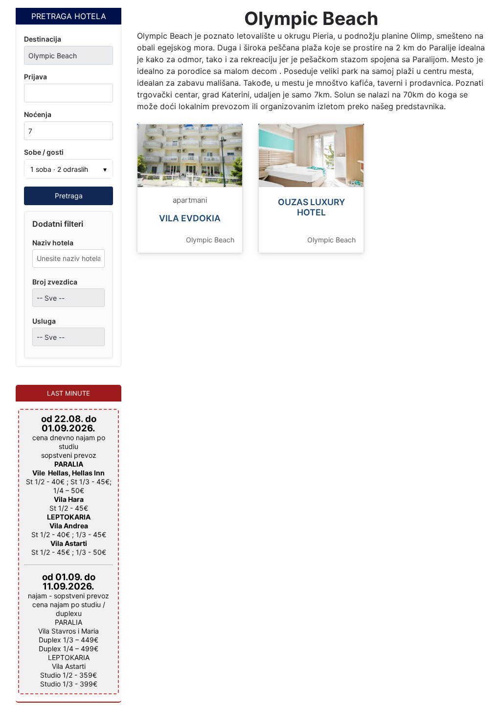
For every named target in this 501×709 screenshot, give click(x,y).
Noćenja (37, 114)
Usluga (44, 321)
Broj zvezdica (54, 282)
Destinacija (42, 39)
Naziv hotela (52, 243)
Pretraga (69, 195)
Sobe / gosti (44, 152)
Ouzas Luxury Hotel (311, 207)
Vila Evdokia (190, 218)
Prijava (35, 76)
